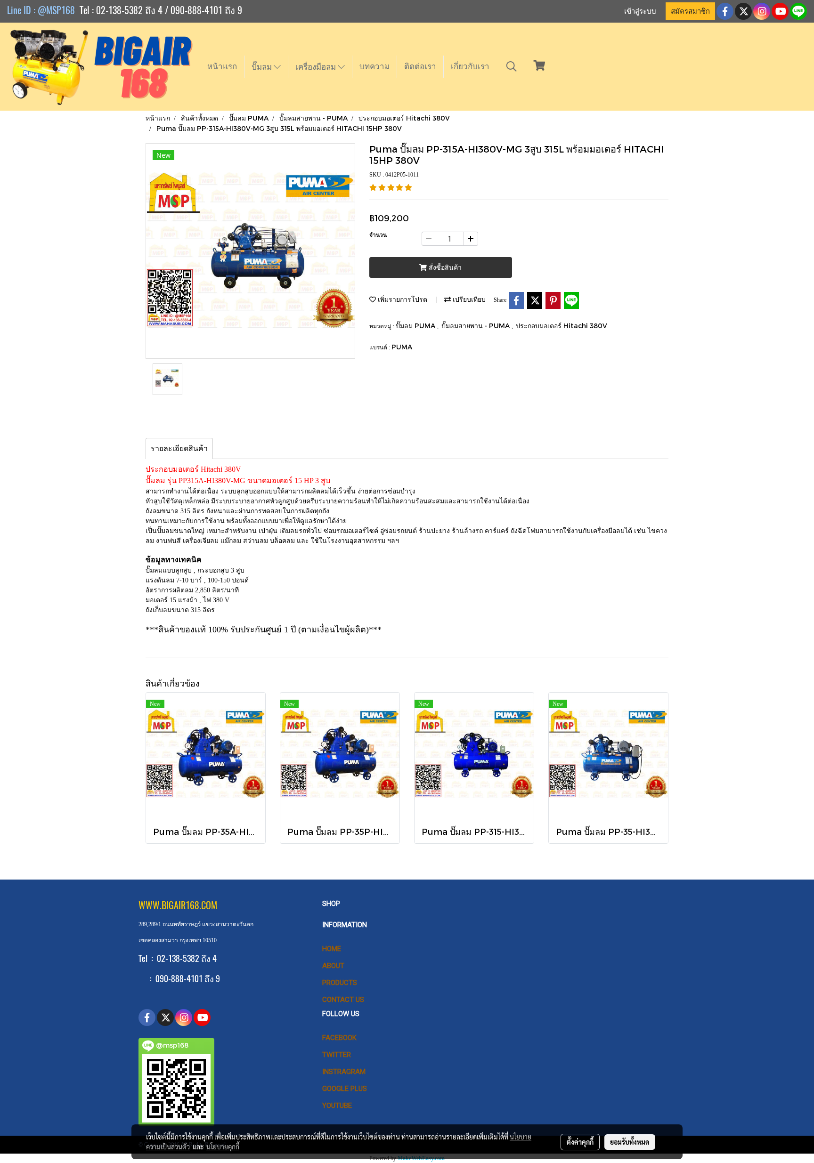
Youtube (337, 1105)
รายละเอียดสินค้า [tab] (179, 448)
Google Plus (344, 1088)
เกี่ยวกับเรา (470, 66)
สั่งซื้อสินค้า (444, 267)
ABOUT (333, 965)
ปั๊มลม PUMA (416, 326)
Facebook (339, 1038)
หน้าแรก (222, 66)
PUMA (401, 347)
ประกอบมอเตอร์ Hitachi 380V (561, 326)
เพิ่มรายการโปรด (401, 299)
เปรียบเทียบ (468, 299)
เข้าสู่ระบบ (640, 11)
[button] (511, 66)
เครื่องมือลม (316, 67)
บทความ (374, 66)
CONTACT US (343, 999)
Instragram (344, 1071)
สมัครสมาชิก (690, 11)
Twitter (336, 1054)
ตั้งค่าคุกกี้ (580, 1142)
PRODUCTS (339, 982)
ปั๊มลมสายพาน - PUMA (476, 326)
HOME (331, 949)
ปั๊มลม (263, 67)
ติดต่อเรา (420, 66)
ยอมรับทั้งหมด (630, 1142)
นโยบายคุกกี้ (222, 1146)
